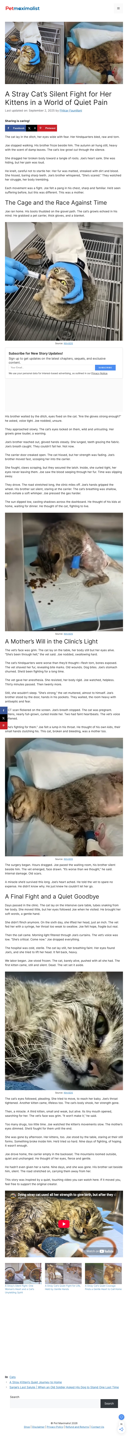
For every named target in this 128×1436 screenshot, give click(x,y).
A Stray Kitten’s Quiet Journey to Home (36, 1382)
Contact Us (97, 1426)
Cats (13, 1377)
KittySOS (68, 343)
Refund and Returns (77, 1426)
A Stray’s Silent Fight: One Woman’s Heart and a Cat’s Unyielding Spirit (19, 1289)
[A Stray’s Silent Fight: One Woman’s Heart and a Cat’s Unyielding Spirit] (23, 1273)
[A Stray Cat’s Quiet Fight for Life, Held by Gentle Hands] (63, 1273)
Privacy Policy (55, 1426)
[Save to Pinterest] (4, 725)
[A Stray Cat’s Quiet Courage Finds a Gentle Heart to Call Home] (103, 1273)
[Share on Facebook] (4, 710)
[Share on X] (4, 718)
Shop (27, 1426)
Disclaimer (38, 1426)
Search (14, 1397)
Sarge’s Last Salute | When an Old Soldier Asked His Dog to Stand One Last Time (64, 1387)
